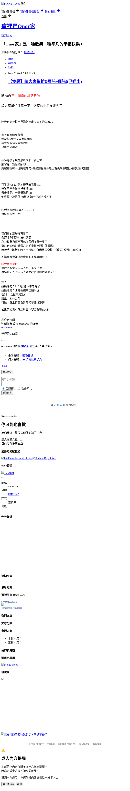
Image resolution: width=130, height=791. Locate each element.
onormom (6, 327)
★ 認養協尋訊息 (32, 359)
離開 (19, 784)
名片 (11, 67)
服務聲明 (97, 744)
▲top (4, 365)
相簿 (11, 59)
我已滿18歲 (8, 784)
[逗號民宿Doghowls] (2, 605)
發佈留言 (7, 393)
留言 (32, 346)
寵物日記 (29, 52)
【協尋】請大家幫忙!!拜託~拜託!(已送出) (45, 81)
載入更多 (7, 372)
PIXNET (40, 744)
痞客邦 (25, 346)
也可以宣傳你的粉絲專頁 (11, 608)
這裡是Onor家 (18, 26)
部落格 (12, 63)
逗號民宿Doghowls (9, 602)
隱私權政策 (84, 744)
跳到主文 (6, 35)
